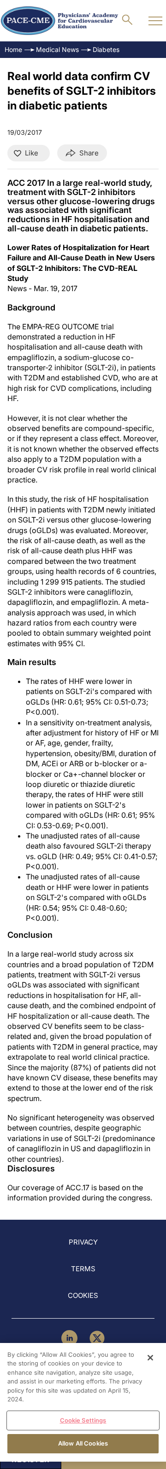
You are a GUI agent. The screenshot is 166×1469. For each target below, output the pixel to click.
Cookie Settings (83, 1420)
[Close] (150, 1358)
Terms (83, 1268)
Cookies (83, 1295)
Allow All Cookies (83, 1443)
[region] (83, 1402)
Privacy (83, 1242)
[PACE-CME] (59, 20)
